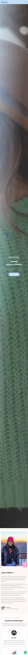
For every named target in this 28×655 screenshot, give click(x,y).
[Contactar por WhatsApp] (25, 652)
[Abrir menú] (26, 2)
